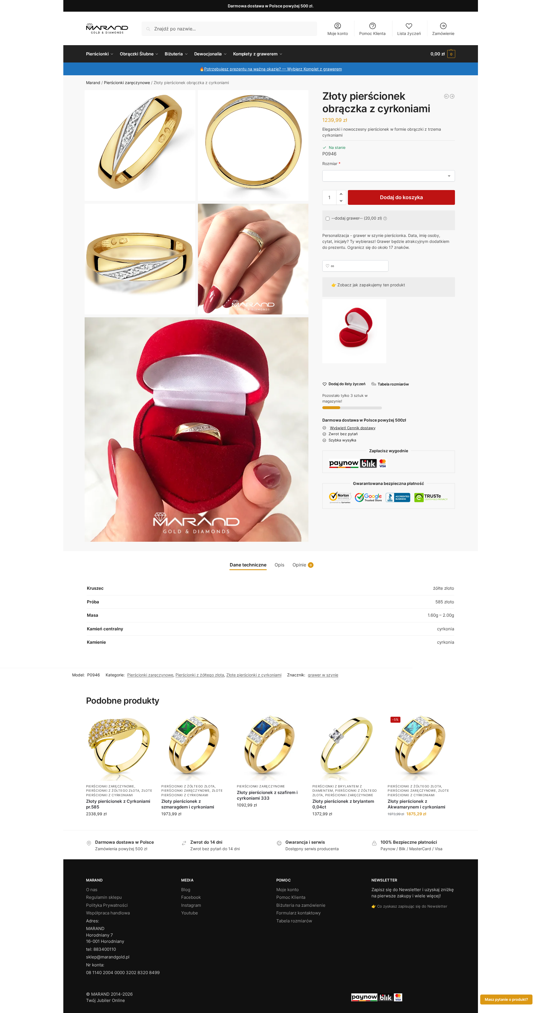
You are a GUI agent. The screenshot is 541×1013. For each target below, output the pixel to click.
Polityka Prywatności (107, 905)
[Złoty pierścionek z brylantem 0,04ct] (345, 747)
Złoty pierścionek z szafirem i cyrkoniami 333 (267, 795)
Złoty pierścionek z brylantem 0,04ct (343, 804)
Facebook (191, 897)
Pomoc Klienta (372, 33)
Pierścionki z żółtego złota (200, 674)
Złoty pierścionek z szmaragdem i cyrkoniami (187, 804)
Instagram (191, 905)
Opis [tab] (279, 565)
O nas (91, 889)
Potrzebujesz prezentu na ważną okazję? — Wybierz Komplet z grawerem (273, 68)
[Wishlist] (144, 722)
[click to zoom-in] (140, 145)
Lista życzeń (409, 33)
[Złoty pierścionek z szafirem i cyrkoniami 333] (270, 747)
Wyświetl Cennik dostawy (352, 427)
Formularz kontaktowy (298, 913)
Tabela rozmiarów (294, 921)
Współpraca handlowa (108, 913)
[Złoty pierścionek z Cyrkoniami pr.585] (119, 747)
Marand (93, 82)
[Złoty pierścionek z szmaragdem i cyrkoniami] (194, 747)
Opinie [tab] (302, 565)
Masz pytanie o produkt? (506, 999)
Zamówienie (443, 33)
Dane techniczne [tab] (248, 565)
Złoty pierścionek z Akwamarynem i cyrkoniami (416, 804)
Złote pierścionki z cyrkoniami (253, 674)
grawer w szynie (323, 674)
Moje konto (337, 33)
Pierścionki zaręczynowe (127, 82)
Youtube (189, 913)
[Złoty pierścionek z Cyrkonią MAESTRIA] (446, 96)
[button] (443, 53)
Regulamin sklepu (104, 897)
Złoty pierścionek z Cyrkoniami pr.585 (118, 804)
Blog (185, 889)
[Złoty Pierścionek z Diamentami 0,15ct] (452, 96)
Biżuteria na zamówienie (300, 905)
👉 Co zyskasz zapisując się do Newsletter (409, 906)
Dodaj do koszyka (401, 197)
